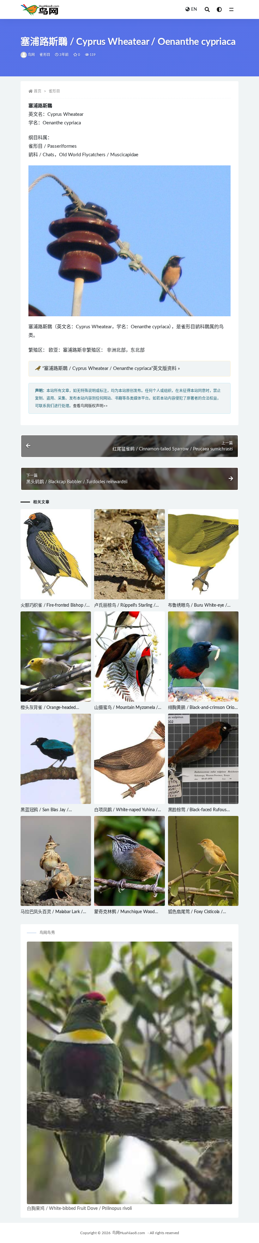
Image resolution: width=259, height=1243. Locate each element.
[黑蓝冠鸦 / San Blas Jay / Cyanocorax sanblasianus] (56, 759)
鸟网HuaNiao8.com (128, 1233)
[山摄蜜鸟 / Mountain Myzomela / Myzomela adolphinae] (129, 656)
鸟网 (31, 54)
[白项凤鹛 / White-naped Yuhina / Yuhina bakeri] (129, 759)
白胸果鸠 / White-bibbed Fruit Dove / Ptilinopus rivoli (79, 1208)
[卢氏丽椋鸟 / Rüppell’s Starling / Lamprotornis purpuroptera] (129, 554)
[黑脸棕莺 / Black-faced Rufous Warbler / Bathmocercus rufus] (203, 759)
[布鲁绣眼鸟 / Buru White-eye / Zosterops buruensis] (203, 554)
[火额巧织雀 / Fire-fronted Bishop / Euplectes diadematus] (56, 554)
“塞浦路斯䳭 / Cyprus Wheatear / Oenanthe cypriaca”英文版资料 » (111, 368)
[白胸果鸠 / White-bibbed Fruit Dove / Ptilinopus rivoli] (129, 1073)
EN (194, 9)
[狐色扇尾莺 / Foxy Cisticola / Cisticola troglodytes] (203, 861)
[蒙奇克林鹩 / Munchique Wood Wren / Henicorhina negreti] (129, 861)
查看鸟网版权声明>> (90, 406)
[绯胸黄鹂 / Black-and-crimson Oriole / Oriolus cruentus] (203, 656)
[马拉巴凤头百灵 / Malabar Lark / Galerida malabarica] (56, 861)
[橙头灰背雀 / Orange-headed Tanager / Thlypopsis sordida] (56, 656)
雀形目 (44, 54)
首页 (37, 91)
